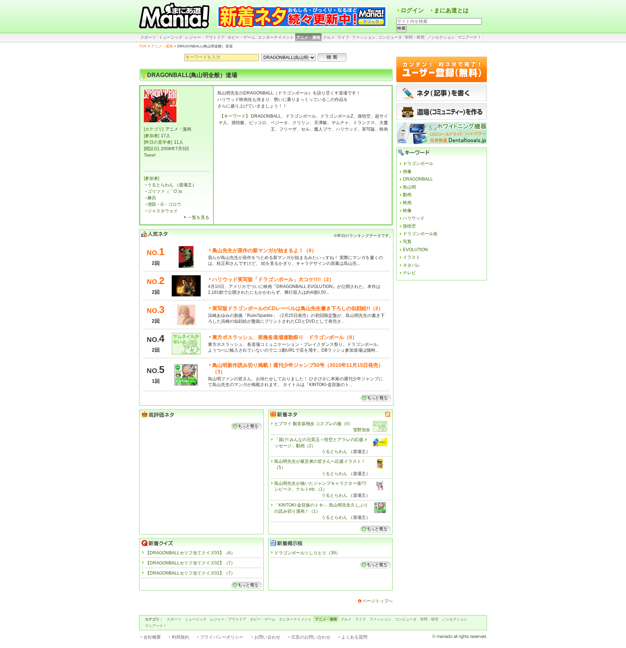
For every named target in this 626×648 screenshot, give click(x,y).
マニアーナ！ (469, 37)
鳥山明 (409, 187)
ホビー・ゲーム (241, 37)
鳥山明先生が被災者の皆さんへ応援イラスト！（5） (320, 464)
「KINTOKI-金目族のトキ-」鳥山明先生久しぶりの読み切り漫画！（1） (321, 508)
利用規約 (180, 637)
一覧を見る (198, 217)
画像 (407, 171)
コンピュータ (390, 37)
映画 (407, 202)
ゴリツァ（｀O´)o (164, 191)
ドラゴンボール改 (420, 233)
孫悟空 (409, 226)
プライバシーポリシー (221, 637)
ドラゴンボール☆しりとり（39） (307, 552)
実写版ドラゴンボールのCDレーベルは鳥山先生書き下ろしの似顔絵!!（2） (297, 308)
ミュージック (171, 37)
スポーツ (148, 37)
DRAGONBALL (418, 179)
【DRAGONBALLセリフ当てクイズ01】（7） (190, 573)
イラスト (411, 257)
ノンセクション (441, 37)
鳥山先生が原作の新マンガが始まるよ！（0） (264, 250)
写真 (407, 241)
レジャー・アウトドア (205, 37)
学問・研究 (415, 37)
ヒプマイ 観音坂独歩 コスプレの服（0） (313, 423)
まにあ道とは (451, 10)
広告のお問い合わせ (310, 637)
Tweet (149, 155)
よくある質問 (354, 637)
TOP (143, 46)
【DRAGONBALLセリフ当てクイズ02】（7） (190, 563)
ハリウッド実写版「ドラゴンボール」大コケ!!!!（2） (273, 279)
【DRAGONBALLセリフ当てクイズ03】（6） (190, 552)
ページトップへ (377, 600)
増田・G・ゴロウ (164, 204)
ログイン (412, 10)
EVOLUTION (415, 249)
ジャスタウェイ (162, 210)
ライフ (343, 37)
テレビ (409, 272)
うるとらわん (160, 184)
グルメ (329, 37)
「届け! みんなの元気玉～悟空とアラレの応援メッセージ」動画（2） (321, 442)
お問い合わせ (267, 637)
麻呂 (151, 197)
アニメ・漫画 (308, 37)
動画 (407, 194)
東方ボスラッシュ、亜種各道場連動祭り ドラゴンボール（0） (284, 337)
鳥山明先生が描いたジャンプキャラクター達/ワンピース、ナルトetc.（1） (320, 486)
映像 (407, 210)
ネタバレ (411, 265)
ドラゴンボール (418, 163)
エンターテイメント (276, 37)
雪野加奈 (361, 429)
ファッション (364, 37)
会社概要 (152, 637)
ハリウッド (414, 218)
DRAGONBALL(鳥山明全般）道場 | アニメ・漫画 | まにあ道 (175, 16)
